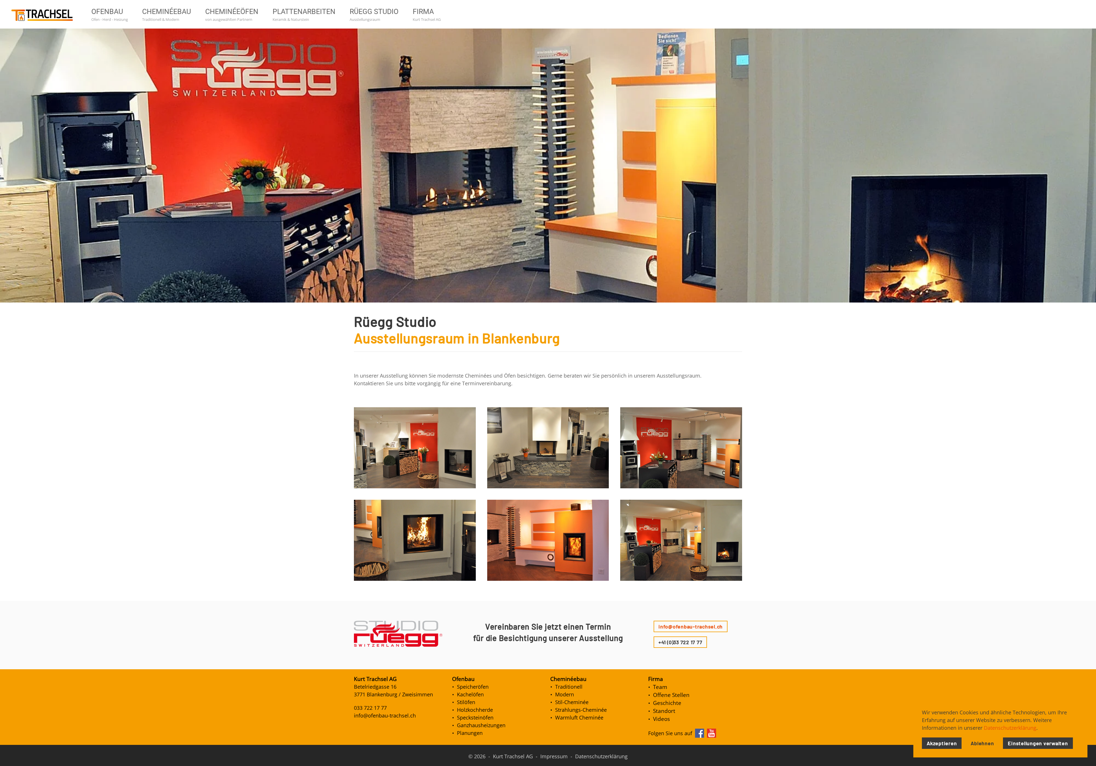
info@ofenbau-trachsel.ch (690, 626)
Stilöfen (466, 702)
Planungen (470, 732)
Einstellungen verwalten (1038, 743)
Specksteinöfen (475, 717)
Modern (564, 694)
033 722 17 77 (370, 707)
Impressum (554, 756)
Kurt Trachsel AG (513, 756)
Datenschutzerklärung (601, 756)
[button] (415, 447)
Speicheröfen (473, 686)
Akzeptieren (942, 743)
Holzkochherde (475, 709)
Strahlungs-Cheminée (581, 709)
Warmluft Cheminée (579, 717)
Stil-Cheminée (572, 702)
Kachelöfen (470, 694)
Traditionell (569, 686)
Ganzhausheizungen (481, 725)
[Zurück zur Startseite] (44, 14)
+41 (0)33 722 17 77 (680, 642)
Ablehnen (982, 743)
